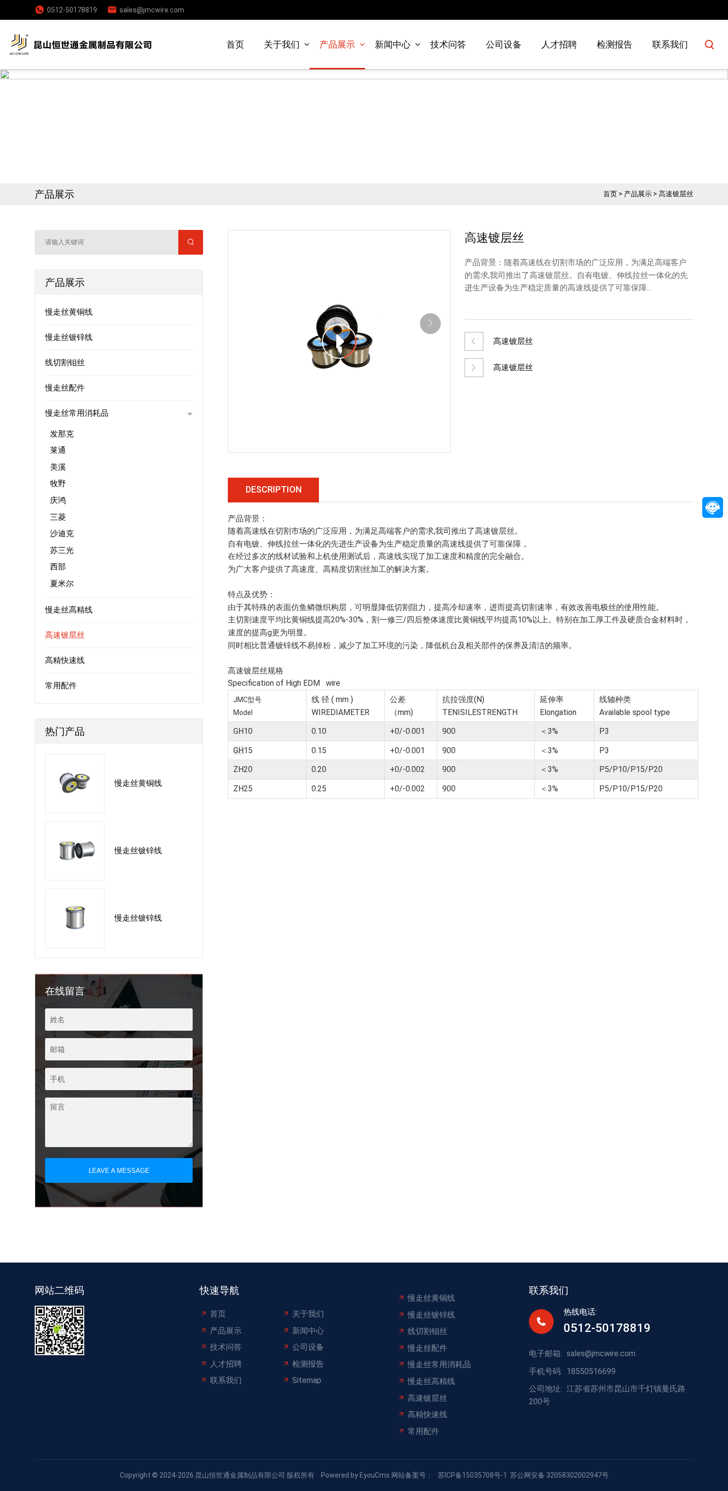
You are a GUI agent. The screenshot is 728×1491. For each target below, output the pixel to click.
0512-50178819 (72, 10)
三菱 (58, 517)
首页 (235, 44)
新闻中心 (393, 44)
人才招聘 (559, 44)
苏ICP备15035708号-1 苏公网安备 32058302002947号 (523, 1475)
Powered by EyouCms (354, 1475)
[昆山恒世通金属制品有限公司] (84, 44)
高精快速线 (65, 660)
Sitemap (306, 1380)
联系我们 (670, 44)
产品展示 (337, 44)
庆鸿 (58, 500)
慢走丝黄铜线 (69, 312)
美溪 (58, 467)
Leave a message (119, 1170)
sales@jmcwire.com (151, 10)
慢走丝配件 (65, 387)
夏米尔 (62, 583)
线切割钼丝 (65, 362)
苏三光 (62, 550)
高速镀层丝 (676, 194)
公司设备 (503, 44)
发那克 (62, 434)
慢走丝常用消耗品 (76, 413)
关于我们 (282, 44)
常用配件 (61, 685)
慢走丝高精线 (69, 609)
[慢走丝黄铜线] (74, 783)
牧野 (58, 483)
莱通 (58, 450)
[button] (430, 323)
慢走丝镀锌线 (69, 337)
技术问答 (448, 44)
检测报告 (614, 44)
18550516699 (591, 1371)
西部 (58, 566)
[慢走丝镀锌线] (74, 851)
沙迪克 (62, 533)
